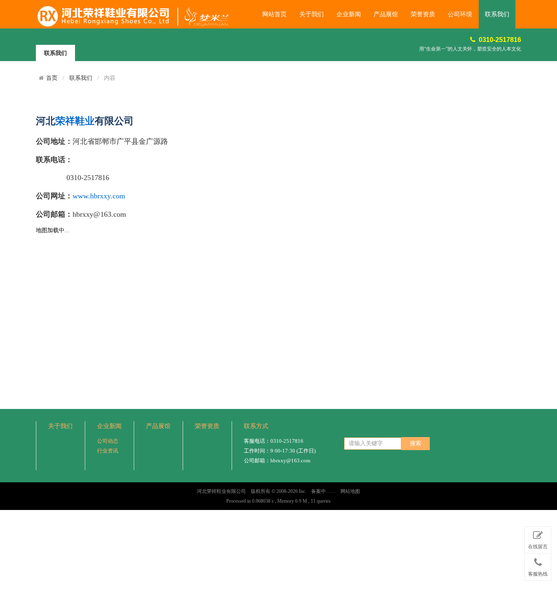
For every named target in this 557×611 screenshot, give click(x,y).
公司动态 (107, 441)
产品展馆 (386, 14)
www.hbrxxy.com (99, 196)
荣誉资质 (423, 14)
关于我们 (311, 14)
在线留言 (538, 546)
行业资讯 (107, 451)
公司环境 (460, 14)
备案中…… (323, 491)
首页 (51, 78)
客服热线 (538, 574)
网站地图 (350, 491)
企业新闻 (348, 14)
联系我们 (497, 14)
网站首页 (274, 14)
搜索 (415, 443)
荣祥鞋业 (75, 121)
